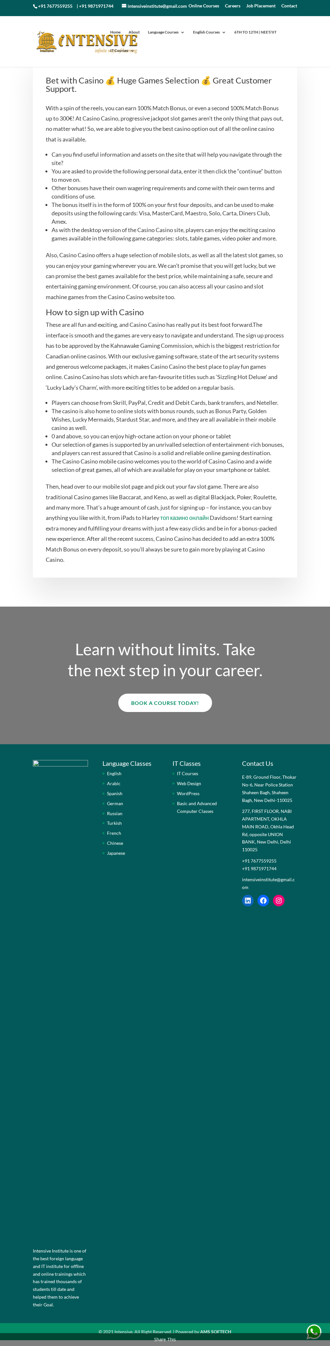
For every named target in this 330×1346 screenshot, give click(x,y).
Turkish (114, 823)
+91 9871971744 (96, 6)
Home (115, 32)
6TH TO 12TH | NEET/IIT (255, 32)
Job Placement (261, 6)
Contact (289, 6)
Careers (232, 6)
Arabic (114, 783)
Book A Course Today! (165, 703)
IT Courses (119, 50)
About (134, 32)
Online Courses (204, 6)
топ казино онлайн (184, 517)
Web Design (189, 783)
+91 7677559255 (55, 6)
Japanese (116, 853)
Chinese (115, 843)
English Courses (206, 32)
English (114, 773)
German (115, 803)
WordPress (188, 793)
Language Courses (163, 32)
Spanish (114, 793)
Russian (114, 813)
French (114, 833)
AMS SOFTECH (215, 1331)
